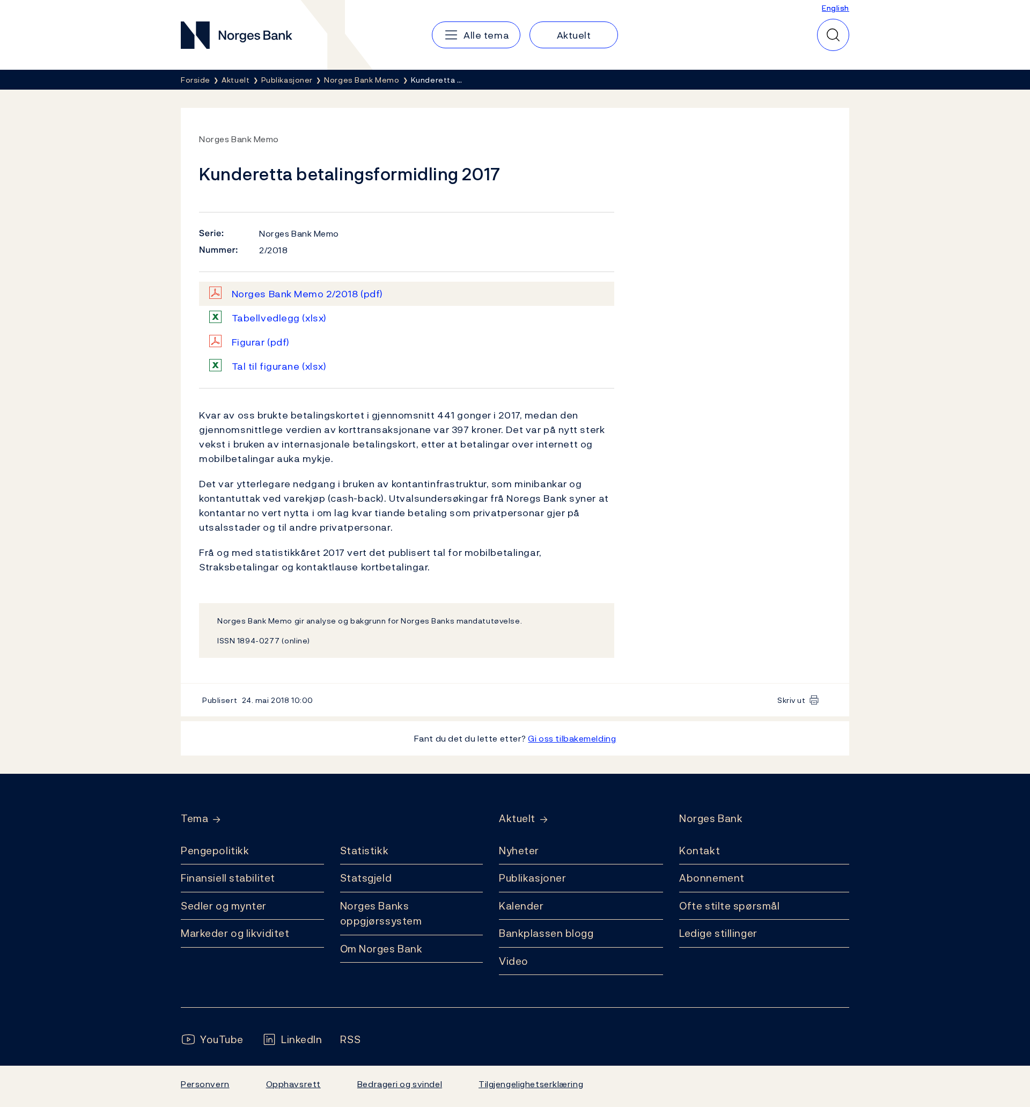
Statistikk (364, 850)
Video (513, 961)
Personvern (205, 1083)
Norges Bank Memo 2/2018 (307, 294)
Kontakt (699, 850)
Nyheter (519, 850)
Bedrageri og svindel (399, 1083)
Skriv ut (791, 700)
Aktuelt (517, 818)
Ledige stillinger (718, 933)
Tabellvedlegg (279, 318)
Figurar (261, 342)
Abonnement (712, 877)
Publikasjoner (532, 877)
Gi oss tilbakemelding (572, 738)
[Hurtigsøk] (833, 35)
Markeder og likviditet (235, 933)
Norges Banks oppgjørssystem (381, 913)
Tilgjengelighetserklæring (531, 1083)
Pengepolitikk (215, 850)
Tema (194, 818)
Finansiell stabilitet (228, 877)
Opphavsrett (293, 1083)
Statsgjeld (366, 877)
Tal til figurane (279, 366)
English (835, 7)
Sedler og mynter (224, 905)
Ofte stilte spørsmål (729, 905)
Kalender (521, 905)
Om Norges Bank (381, 948)
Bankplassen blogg (546, 933)
